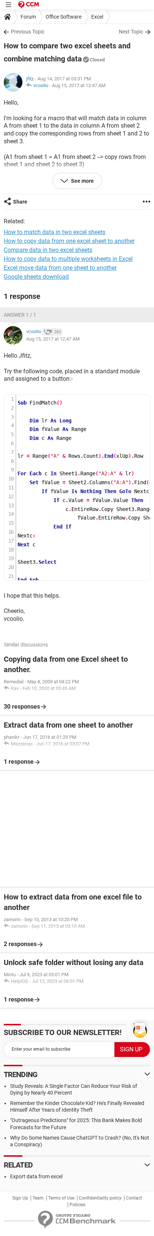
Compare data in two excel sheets (48, 249)
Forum (28, 17)
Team (38, 1198)
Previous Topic (27, 32)
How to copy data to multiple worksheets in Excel (68, 258)
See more (82, 181)
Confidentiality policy (100, 1198)
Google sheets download (36, 276)
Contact (134, 1198)
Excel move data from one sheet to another (60, 267)
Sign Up (20, 1198)
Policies (77, 1204)
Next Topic (131, 32)
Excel (97, 17)
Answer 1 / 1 (20, 315)
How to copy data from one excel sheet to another (69, 241)
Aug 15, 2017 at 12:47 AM (78, 85)
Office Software (63, 17)
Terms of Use (61, 1198)
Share (20, 202)
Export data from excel (36, 1176)
